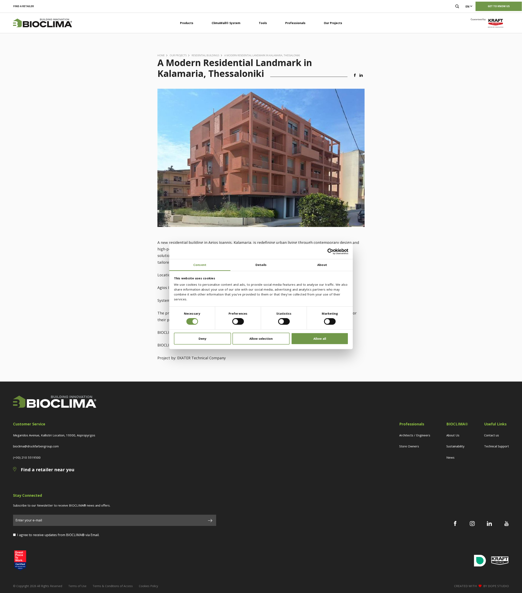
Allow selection (261, 338)
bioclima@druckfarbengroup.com (36, 446)
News (450, 457)
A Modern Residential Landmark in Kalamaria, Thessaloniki (262, 55)
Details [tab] (261, 265)
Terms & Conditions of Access (113, 586)
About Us (452, 435)
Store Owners (409, 446)
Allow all (319, 338)
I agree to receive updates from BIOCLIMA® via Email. (58, 535)
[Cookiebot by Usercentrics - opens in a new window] (330, 251)
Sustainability (455, 446)
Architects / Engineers (414, 435)
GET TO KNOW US (499, 6)
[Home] (42, 23)
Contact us (491, 435)
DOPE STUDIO (498, 586)
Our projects (178, 55)
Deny (202, 338)
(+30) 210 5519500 (27, 457)
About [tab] (322, 265)
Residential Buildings (205, 55)
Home (161, 55)
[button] (355, 75)
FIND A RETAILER (23, 6)
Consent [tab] (199, 265)
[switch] (238, 321)
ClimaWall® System (226, 23)
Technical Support (496, 446)
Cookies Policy (148, 586)
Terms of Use (77, 586)
